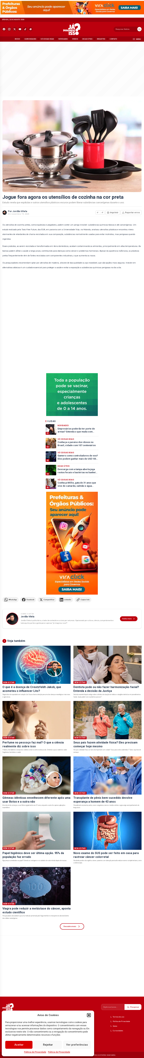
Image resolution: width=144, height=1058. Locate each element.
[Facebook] (4, 29)
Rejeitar (48, 1044)
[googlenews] (30, 29)
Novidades (63, 39)
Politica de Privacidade (35, 1052)
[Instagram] (9, 29)
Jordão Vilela (19, 211)
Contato (113, 39)
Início (17, 39)
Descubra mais (70, 926)
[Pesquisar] (139, 29)
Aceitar (19, 1044)
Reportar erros (132, 212)
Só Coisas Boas (47, 39)
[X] (14, 29)
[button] (89, 1015)
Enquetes (101, 39)
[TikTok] (25, 29)
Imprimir (114, 212)
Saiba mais (127, 619)
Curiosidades (30, 39)
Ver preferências (77, 1044)
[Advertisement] (72, 68)
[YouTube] (20, 29)
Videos (75, 39)
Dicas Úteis (87, 39)
